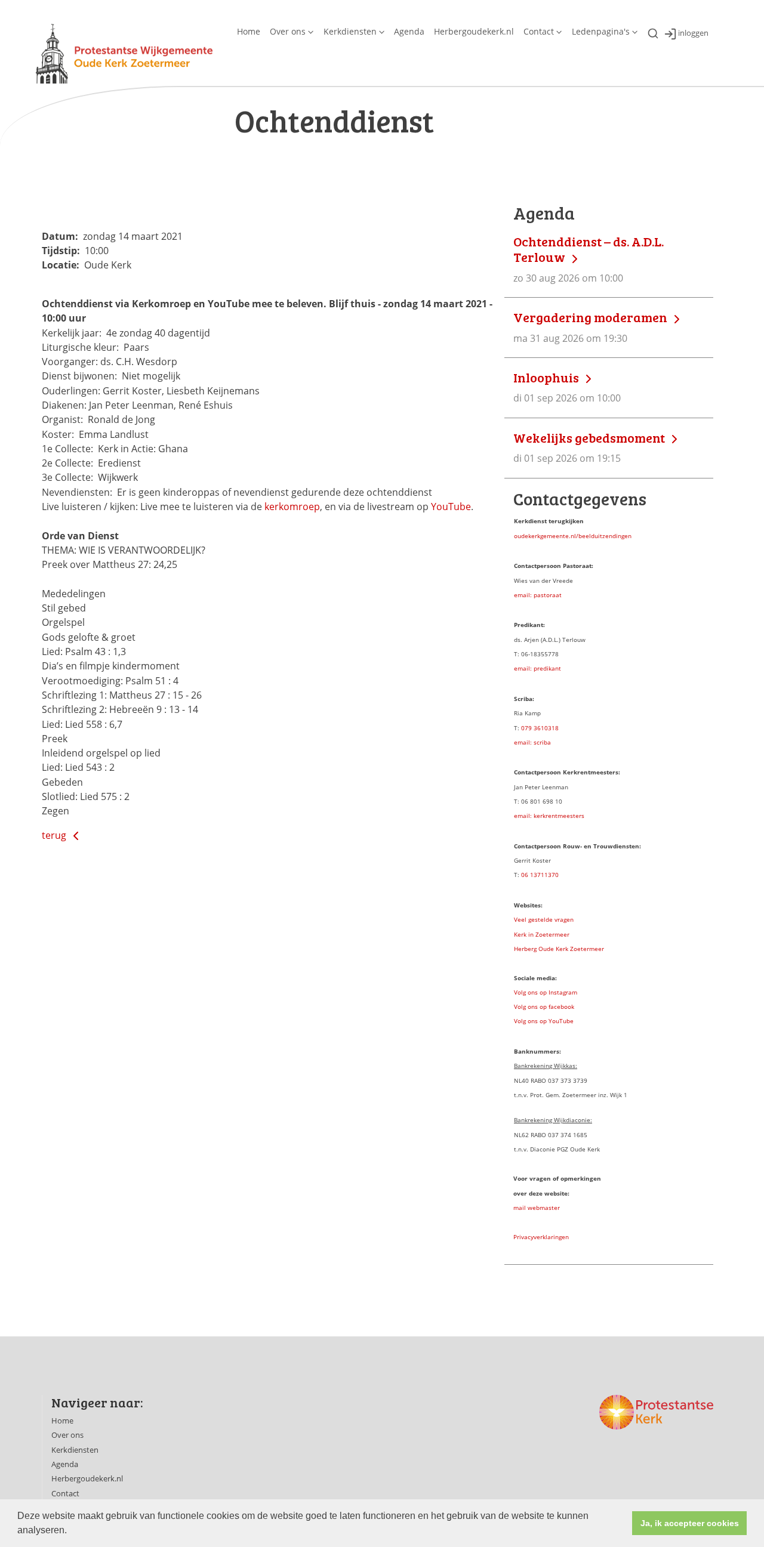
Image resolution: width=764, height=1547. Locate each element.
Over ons (288, 31)
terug (55, 835)
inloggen (693, 33)
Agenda (409, 31)
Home (248, 31)
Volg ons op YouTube (544, 1021)
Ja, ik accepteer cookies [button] (689, 1523)
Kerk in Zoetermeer (541, 934)
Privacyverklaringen (541, 1237)
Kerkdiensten (350, 31)
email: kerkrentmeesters (549, 815)
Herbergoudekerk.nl (474, 31)
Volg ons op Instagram (545, 992)
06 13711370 (540, 874)
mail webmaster (536, 1207)
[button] (71, 1531)
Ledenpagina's (601, 31)
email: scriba (532, 742)
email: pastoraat (538, 595)
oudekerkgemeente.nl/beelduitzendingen (572, 536)
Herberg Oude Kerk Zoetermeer (559, 948)
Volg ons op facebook (544, 1006)
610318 (548, 728)
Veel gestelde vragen (544, 919)
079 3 (529, 728)
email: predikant (537, 668)
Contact (538, 31)
